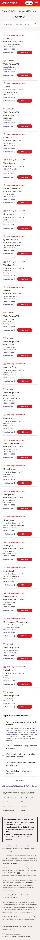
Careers (23, 806)
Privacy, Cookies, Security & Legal (10, 793)
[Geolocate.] (4, 24)
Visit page (24, 53)
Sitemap (23, 802)
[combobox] (20, 24)
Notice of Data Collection (9, 798)
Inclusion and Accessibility (10, 810)
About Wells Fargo (7, 806)
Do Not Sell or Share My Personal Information (28, 793)
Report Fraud (6, 802)
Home (23, 810)
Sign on (29, 3)
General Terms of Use (27, 798)
